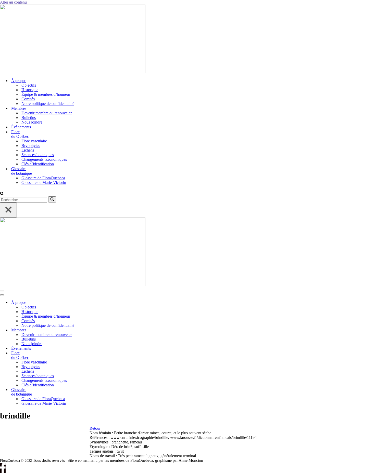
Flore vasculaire (34, 141)
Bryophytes (30, 145)
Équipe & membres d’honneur (45, 94)
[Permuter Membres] (86, 330)
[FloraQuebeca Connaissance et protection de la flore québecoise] (72, 72)
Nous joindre (31, 122)
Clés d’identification (37, 164)
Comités (28, 99)
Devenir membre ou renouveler (46, 113)
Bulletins (28, 117)
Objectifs (28, 85)
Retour (95, 428)
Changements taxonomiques (44, 159)
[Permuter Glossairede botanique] (86, 392)
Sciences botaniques (37, 155)
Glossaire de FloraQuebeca (43, 178)
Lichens (27, 150)
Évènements (21, 127)
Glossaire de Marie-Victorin (43, 182)
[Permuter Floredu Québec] (86, 355)
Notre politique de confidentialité (47, 103)
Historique (29, 90)
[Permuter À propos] (86, 303)
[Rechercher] (2, 194)
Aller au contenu (13, 2)
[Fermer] (8, 210)
